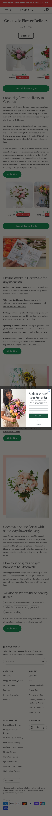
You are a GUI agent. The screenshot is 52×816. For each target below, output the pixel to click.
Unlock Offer (38, 416)
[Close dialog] (49, 390)
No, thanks (38, 424)
